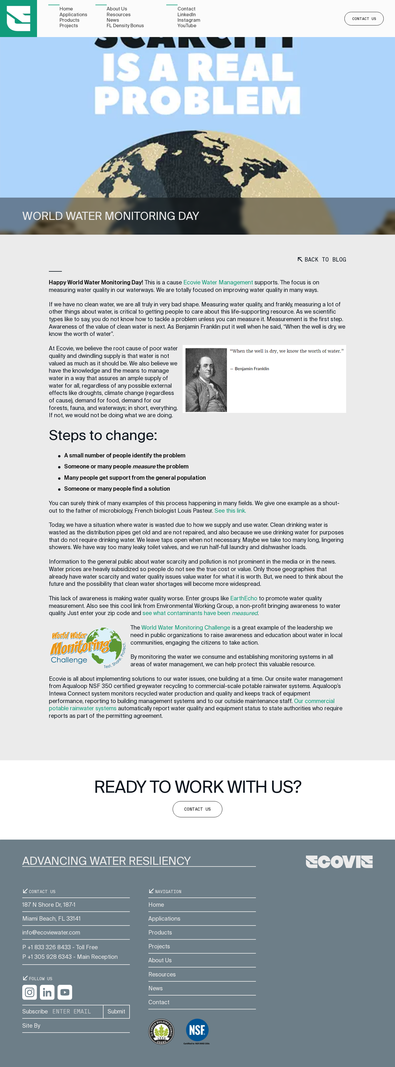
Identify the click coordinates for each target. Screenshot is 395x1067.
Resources (119, 14)
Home (66, 9)
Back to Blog (325, 259)
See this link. (230, 510)
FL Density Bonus (125, 25)
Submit (116, 1011)
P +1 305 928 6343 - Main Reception (70, 957)
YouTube (187, 25)
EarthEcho (243, 598)
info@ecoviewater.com (51, 932)
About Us (117, 9)
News (113, 20)
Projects (69, 25)
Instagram (189, 20)
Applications (73, 14)
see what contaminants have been (200, 613)
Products (70, 20)
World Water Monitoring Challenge (185, 627)
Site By (31, 1025)
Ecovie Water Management (218, 282)
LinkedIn (187, 14)
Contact (186, 9)
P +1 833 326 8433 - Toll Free (60, 947)
